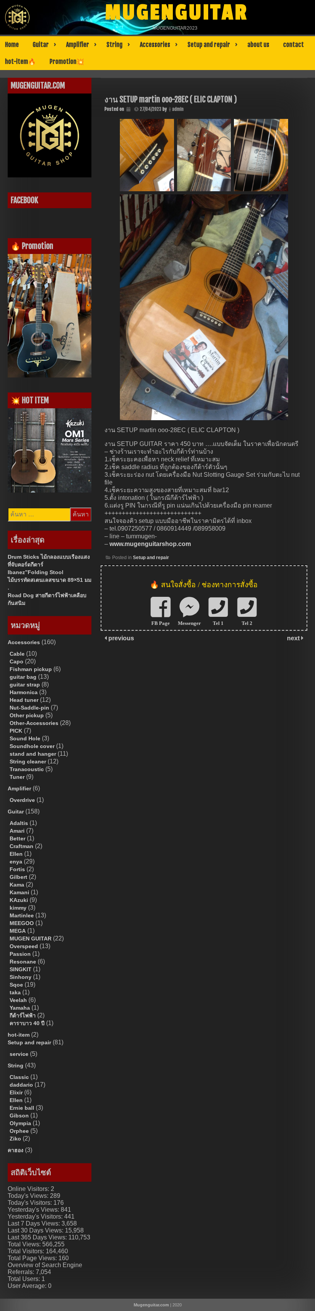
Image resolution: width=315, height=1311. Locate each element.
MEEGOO (22, 923)
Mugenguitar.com (151, 1305)
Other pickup (27, 715)
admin (178, 109)
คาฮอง (15, 1150)
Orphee (19, 1131)
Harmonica (24, 692)
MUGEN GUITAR (30, 938)
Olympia (20, 1123)
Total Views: (25, 1244)
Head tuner (24, 700)
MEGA (18, 931)
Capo (16, 661)
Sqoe (16, 985)
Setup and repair (208, 44)
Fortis (17, 869)
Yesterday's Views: (34, 1209)
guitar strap (25, 684)
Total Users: (24, 1279)
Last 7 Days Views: (34, 1223)
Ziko (15, 1139)
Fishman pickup (31, 669)
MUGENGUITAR (176, 12)
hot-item (19, 1035)
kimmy (18, 908)
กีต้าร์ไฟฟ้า (23, 1015)
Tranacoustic (27, 769)
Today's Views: (29, 1195)
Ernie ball (22, 1108)
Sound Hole (25, 738)
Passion (20, 954)
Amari (17, 831)
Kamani (19, 892)
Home (12, 44)
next (294, 638)
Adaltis (19, 823)
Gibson (19, 1115)
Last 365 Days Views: (38, 1237)
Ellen (16, 854)
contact (293, 44)
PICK (16, 731)
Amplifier (77, 44)
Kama (17, 885)
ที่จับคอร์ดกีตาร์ (25, 564)
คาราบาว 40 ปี (27, 1023)
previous (120, 638)
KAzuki (19, 900)
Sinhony (21, 977)
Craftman (21, 846)
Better (17, 838)
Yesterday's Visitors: (36, 1216)
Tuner (17, 777)
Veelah (18, 1000)
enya (16, 861)
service (19, 1054)
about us (258, 44)
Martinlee (22, 915)
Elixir (16, 1092)
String (114, 44)
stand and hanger (33, 754)
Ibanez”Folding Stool (35, 572)
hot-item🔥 (20, 61)
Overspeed (24, 946)
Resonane (23, 962)
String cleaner (28, 761)
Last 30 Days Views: (36, 1230)
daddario (21, 1085)
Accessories (155, 44)
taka (15, 992)
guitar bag (23, 677)
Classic (19, 1077)
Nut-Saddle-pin (29, 708)
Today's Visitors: (30, 1202)
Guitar (41, 44)
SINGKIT (21, 969)
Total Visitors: (27, 1251)
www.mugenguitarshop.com (150, 544)
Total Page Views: (33, 1258)
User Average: (28, 1286)
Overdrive (22, 800)
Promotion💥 (67, 61)
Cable (17, 654)
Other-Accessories (34, 723)
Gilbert (18, 877)
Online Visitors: (29, 1189)
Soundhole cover (32, 746)
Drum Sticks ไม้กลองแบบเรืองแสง (49, 557)
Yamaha (20, 1008)
